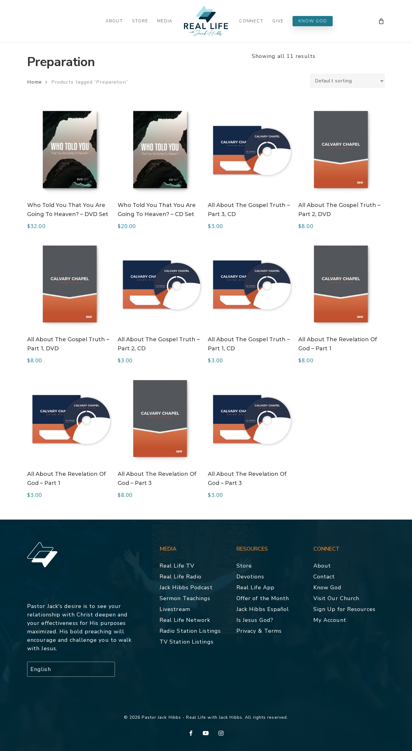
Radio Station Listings (190, 631)
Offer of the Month (262, 598)
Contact (324, 576)
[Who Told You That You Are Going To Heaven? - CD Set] (160, 149)
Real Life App (255, 587)
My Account (329, 620)
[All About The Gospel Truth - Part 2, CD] (160, 284)
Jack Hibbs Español (262, 609)
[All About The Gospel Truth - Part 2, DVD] (340, 149)
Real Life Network (185, 620)
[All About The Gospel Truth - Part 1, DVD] (69, 284)
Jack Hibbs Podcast (186, 587)
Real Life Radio (181, 576)
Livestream (175, 609)
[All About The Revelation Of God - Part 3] (160, 418)
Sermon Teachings (185, 598)
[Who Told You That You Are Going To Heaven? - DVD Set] (69, 149)
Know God (327, 587)
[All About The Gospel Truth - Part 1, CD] (250, 284)
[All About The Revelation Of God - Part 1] (340, 284)
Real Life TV (177, 565)
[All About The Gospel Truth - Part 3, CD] (250, 149)
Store (244, 565)
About (322, 565)
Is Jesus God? (254, 620)
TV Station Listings (187, 641)
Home (34, 81)
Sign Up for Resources (344, 609)
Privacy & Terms (259, 631)
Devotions (250, 576)
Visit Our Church (336, 598)
